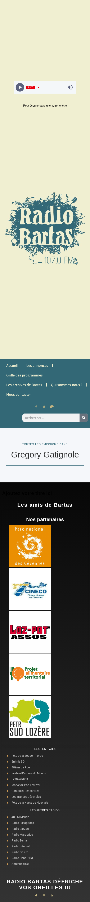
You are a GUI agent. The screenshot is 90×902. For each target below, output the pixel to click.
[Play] (20, 87)
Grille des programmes (24, 375)
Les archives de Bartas (24, 385)
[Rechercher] (84, 418)
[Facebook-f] (36, 406)
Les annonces (37, 365)
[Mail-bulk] (52, 406)
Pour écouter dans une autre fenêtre (45, 105)
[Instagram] (44, 406)
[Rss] (52, 896)
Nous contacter (18, 394)
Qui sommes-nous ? (66, 385)
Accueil (12, 365)
